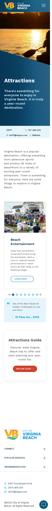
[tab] (13, 294)
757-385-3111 (34, 130)
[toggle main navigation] (43, 5)
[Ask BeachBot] (43, 504)
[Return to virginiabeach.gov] (22, 434)
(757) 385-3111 (15, 487)
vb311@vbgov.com (18, 135)
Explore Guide (23, 369)
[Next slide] (40, 294)
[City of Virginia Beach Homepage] (17, 6)
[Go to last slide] (10, 294)
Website (36, 135)
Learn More (21, 279)
